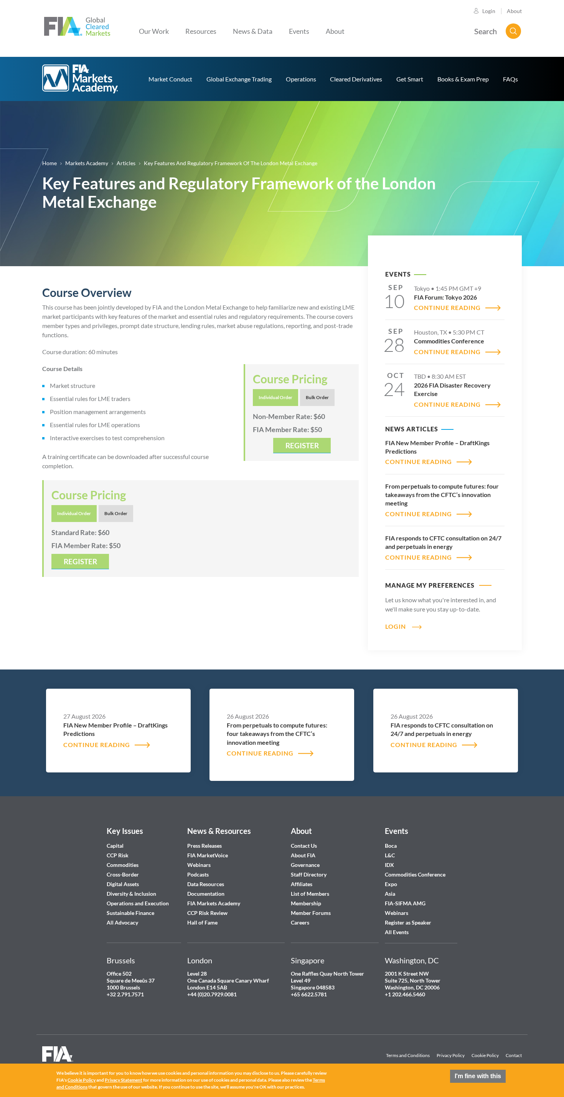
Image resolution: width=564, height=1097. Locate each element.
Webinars (199, 865)
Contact (514, 1055)
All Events (397, 932)
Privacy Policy (451, 1055)
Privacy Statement (123, 1080)
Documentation (206, 893)
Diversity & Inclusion (131, 893)
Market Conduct (170, 79)
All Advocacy (122, 922)
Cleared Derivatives (356, 79)
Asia (390, 893)
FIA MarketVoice (207, 855)
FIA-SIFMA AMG (405, 903)
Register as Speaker (408, 922)
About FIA (303, 855)
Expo (391, 884)
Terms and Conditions (408, 1055)
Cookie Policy (485, 1055)
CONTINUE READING (447, 307)
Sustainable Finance (130, 913)
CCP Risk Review (207, 913)
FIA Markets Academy (213, 903)
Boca (391, 845)
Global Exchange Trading (239, 79)
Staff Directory (309, 874)
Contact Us (304, 845)
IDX (389, 865)
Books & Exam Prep (463, 79)
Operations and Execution (138, 903)
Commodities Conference (415, 874)
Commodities (123, 865)
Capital (115, 845)
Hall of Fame (202, 922)
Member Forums (311, 913)
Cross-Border (123, 874)
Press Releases (204, 845)
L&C (390, 855)
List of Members (310, 893)
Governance (305, 865)
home (80, 79)
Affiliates (301, 884)
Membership (306, 903)
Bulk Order (317, 397)
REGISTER (302, 445)
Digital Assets (123, 884)
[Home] (77, 25)
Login (488, 11)
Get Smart (409, 79)
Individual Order (275, 397)
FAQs (510, 79)
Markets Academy (86, 163)
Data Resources (205, 884)
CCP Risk (118, 855)
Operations (301, 79)
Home (49, 163)
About (514, 11)
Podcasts (198, 874)
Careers (300, 922)
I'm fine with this (478, 1076)
